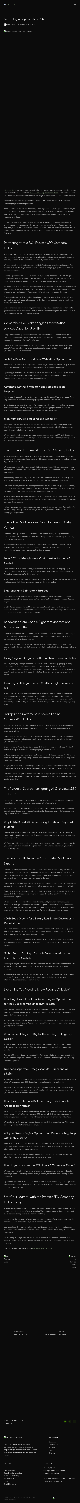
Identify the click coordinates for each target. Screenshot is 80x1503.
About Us (23, 1420)
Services (14, 1420)
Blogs (51, 1450)
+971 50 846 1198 (49, 1468)
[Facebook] (65, 1421)
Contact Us (8, 1423)
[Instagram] (69, 1421)
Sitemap (52, 1453)
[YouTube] (74, 1421)
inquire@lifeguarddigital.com (54, 1470)
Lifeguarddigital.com (51, 1473)
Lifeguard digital (10, 190)
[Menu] (75, 5)
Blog (33, 24)
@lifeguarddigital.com (42, 1248)
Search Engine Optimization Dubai (44, 193)
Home (6, 1420)
